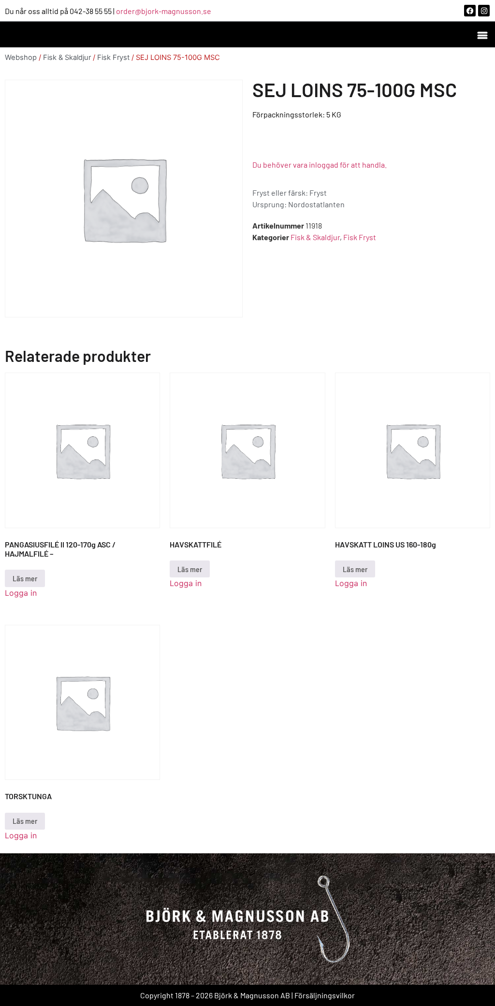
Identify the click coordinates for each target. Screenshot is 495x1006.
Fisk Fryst (113, 57)
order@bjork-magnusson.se (163, 10)
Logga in (21, 593)
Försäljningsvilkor (324, 995)
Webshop (21, 57)
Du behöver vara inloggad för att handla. (319, 164)
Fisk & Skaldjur (67, 57)
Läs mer (25, 578)
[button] (482, 35)
